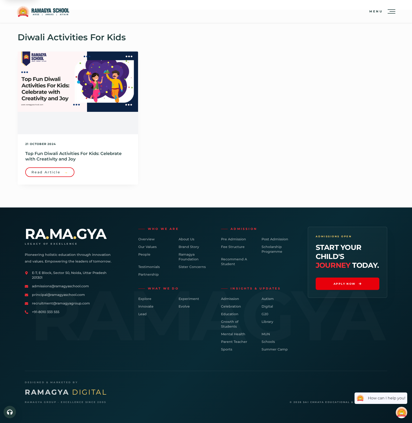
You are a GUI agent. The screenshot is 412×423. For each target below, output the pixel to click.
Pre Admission (233, 239)
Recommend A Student (234, 261)
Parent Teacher (234, 342)
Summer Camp (275, 349)
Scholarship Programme (272, 249)
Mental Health (233, 334)
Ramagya (66, 392)
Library (267, 322)
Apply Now (345, 283)
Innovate (146, 306)
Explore (144, 299)
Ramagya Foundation (189, 256)
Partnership (148, 274)
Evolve (184, 306)
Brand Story (189, 247)
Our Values (147, 247)
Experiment (189, 299)
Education (229, 314)
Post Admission (275, 239)
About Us (186, 239)
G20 (265, 314)
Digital (267, 306)
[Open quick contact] (10, 412)
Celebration (231, 306)
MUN (266, 334)
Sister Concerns (192, 267)
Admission (230, 299)
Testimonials (149, 267)
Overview (146, 239)
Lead (142, 314)
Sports (226, 349)
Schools (268, 342)
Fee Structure (233, 247)
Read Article (49, 172)
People (144, 254)
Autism (268, 299)
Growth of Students (229, 324)
